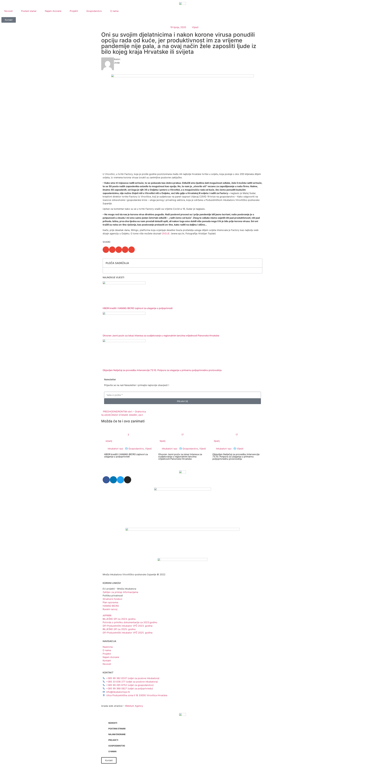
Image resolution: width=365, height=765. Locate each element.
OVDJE (166, 233)
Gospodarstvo (94, 11)
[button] (106, 249)
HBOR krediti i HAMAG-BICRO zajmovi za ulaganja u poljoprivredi (138, 308)
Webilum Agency (134, 705)
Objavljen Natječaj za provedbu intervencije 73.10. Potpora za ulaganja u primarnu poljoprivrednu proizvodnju (162, 370)
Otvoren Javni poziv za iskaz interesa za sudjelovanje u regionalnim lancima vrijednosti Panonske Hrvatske (161, 335)
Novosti (8, 11)
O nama (114, 11)
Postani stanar (28, 11)
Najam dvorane (53, 11)
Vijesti (195, 27)
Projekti (74, 11)
